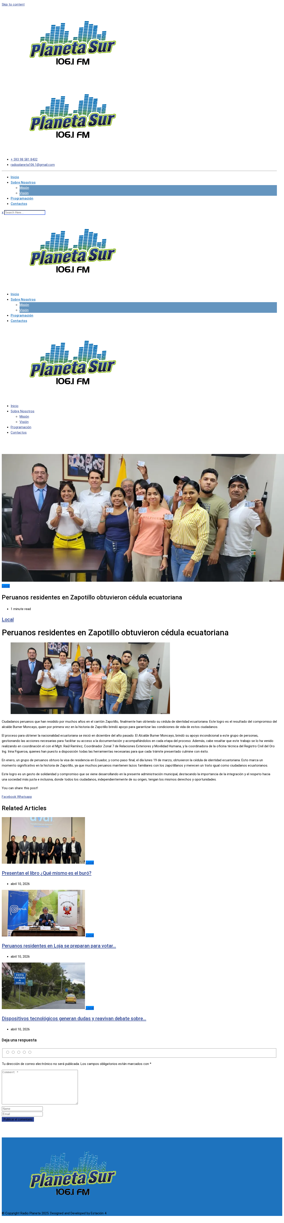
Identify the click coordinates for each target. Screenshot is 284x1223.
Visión (24, 193)
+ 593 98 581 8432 (24, 159)
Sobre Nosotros (23, 182)
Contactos (19, 204)
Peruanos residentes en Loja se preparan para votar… (59, 946)
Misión (24, 188)
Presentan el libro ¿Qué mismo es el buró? (46, 873)
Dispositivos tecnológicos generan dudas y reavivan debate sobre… (74, 1018)
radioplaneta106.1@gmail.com (33, 165)
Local (8, 619)
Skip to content (13, 4)
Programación (22, 198)
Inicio (15, 177)
